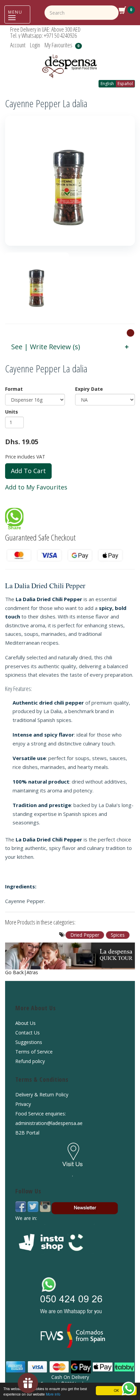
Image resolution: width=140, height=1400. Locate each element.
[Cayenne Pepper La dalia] (70, 181)
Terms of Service (34, 1051)
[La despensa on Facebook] (21, 1206)
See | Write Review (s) (45, 346)
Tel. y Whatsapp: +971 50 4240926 (43, 35)
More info (53, 1394)
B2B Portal (27, 1132)
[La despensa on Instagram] (45, 1206)
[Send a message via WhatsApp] (129, 1389)
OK (116, 1390)
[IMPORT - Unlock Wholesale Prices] (130, 332)
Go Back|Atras (21, 972)
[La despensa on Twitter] (34, 1206)
